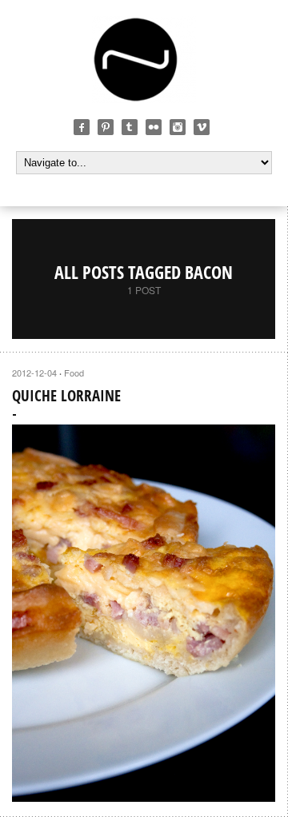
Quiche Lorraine (66, 395)
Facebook (82, 127)
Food (74, 372)
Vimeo (202, 127)
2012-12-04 (34, 372)
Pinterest (106, 127)
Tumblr (130, 127)
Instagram (178, 127)
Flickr (154, 127)
